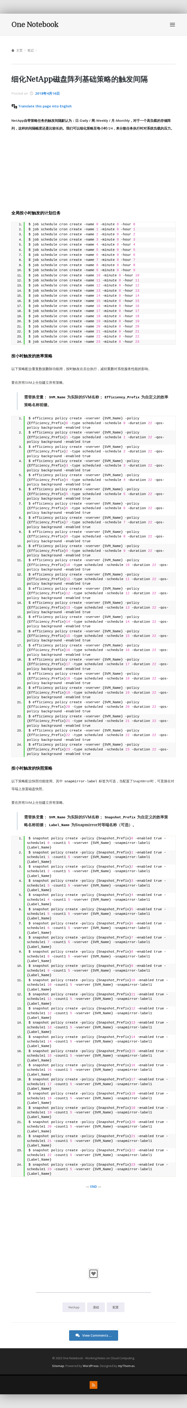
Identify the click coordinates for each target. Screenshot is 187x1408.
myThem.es (126, 1366)
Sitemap (58, 1366)
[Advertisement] (93, 170)
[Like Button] (93, 1274)
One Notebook (35, 25)
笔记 (30, 50)
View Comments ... (97, 1335)
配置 (116, 1307)
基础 (96, 1307)
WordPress (91, 1366)
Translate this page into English (45, 106)
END (93, 1186)
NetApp (73, 1307)
